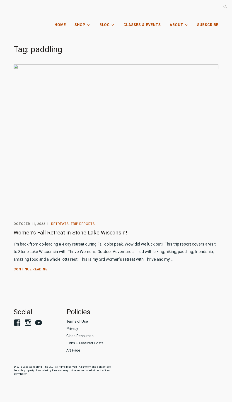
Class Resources (80, 336)
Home (60, 25)
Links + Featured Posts (85, 343)
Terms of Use (77, 321)
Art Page (73, 350)
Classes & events (142, 25)
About (176, 25)
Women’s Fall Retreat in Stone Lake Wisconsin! (70, 232)
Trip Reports (83, 224)
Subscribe (207, 25)
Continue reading (41, 269)
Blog (104, 25)
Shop (80, 25)
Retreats (60, 224)
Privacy (72, 328)
